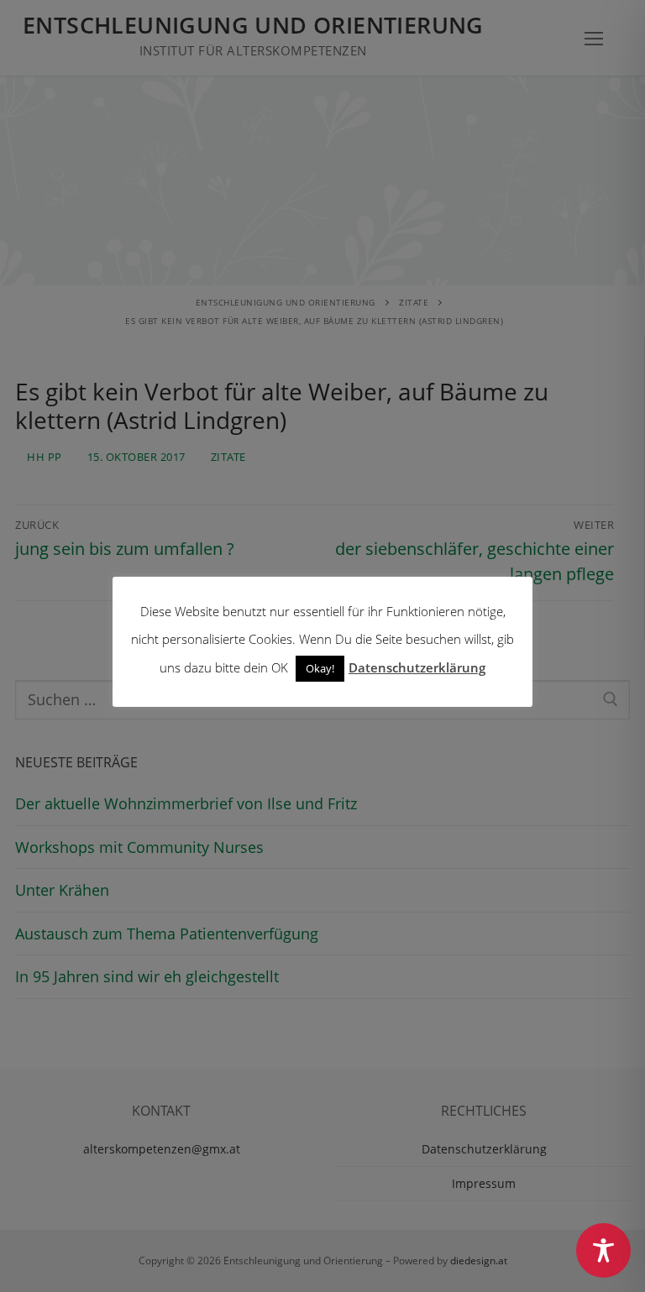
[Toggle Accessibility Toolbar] (603, 1250)
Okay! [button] (320, 668)
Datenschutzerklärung (417, 667)
